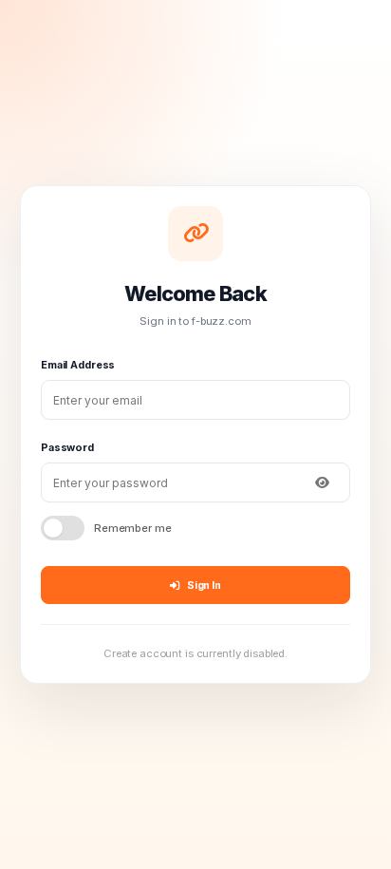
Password (67, 447)
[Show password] (322, 482)
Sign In (204, 585)
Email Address (78, 364)
